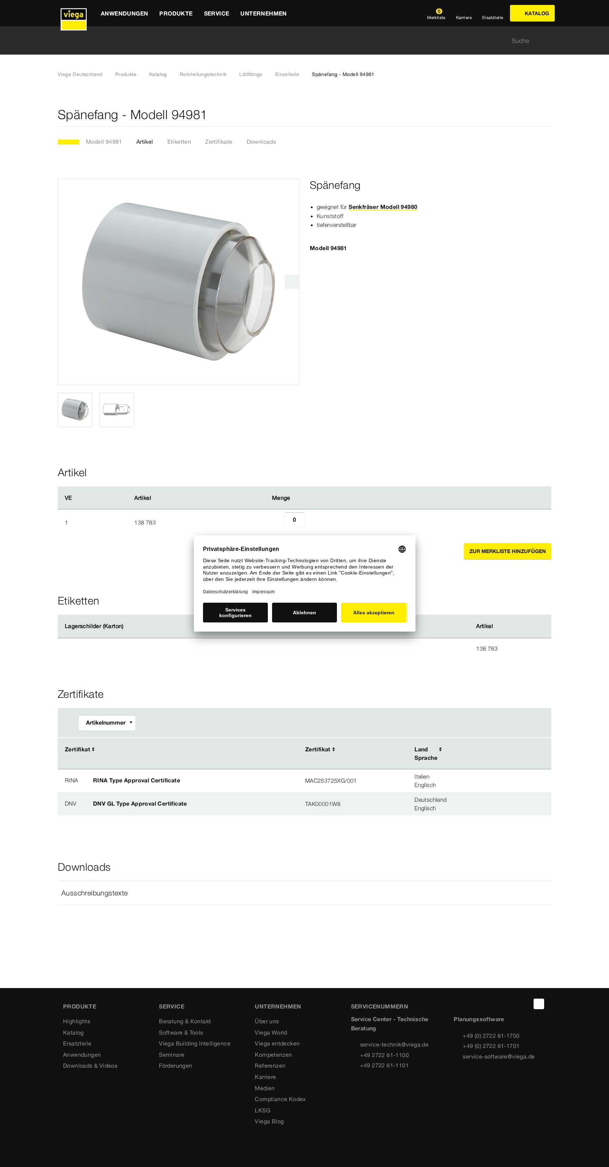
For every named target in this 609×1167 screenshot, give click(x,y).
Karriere (265, 1076)
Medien (265, 1088)
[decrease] (276, 522)
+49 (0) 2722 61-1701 (491, 1045)
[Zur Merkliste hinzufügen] (547, 114)
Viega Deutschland (80, 74)
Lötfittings (250, 74)
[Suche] (547, 40)
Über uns (267, 1021)
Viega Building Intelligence (194, 1043)
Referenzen (270, 1065)
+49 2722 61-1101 (384, 1065)
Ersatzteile (77, 1043)
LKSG (262, 1110)
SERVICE (171, 1006)
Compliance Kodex (280, 1099)
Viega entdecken (277, 1043)
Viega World (271, 1032)
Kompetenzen (273, 1054)
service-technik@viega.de (394, 1044)
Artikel (144, 141)
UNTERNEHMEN (278, 1006)
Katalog (158, 74)
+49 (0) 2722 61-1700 (491, 1035)
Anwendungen (82, 1054)
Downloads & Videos (90, 1065)
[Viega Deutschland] (74, 13)
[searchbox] (298, 40)
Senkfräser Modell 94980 (383, 206)
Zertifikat (77, 749)
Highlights (76, 1021)
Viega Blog (269, 1121)
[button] (304, 893)
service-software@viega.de (499, 1056)
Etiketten (179, 141)
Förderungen (175, 1065)
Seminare (171, 1054)
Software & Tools (181, 1032)
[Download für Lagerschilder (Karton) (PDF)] (129, 626)
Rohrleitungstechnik (203, 74)
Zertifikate (218, 141)
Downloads (261, 141)
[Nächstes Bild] (292, 282)
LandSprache (425, 753)
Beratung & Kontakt (185, 1021)
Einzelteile (287, 74)
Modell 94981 (104, 141)
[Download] (491, 750)
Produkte (125, 74)
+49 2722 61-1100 (384, 1055)
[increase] (313, 522)
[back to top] (539, 1004)
